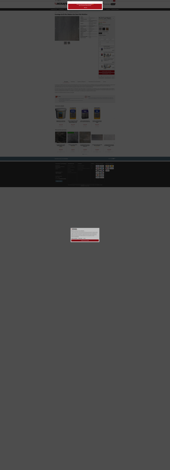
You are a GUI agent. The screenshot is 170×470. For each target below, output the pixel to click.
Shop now (85, 7)
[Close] (101, 2)
